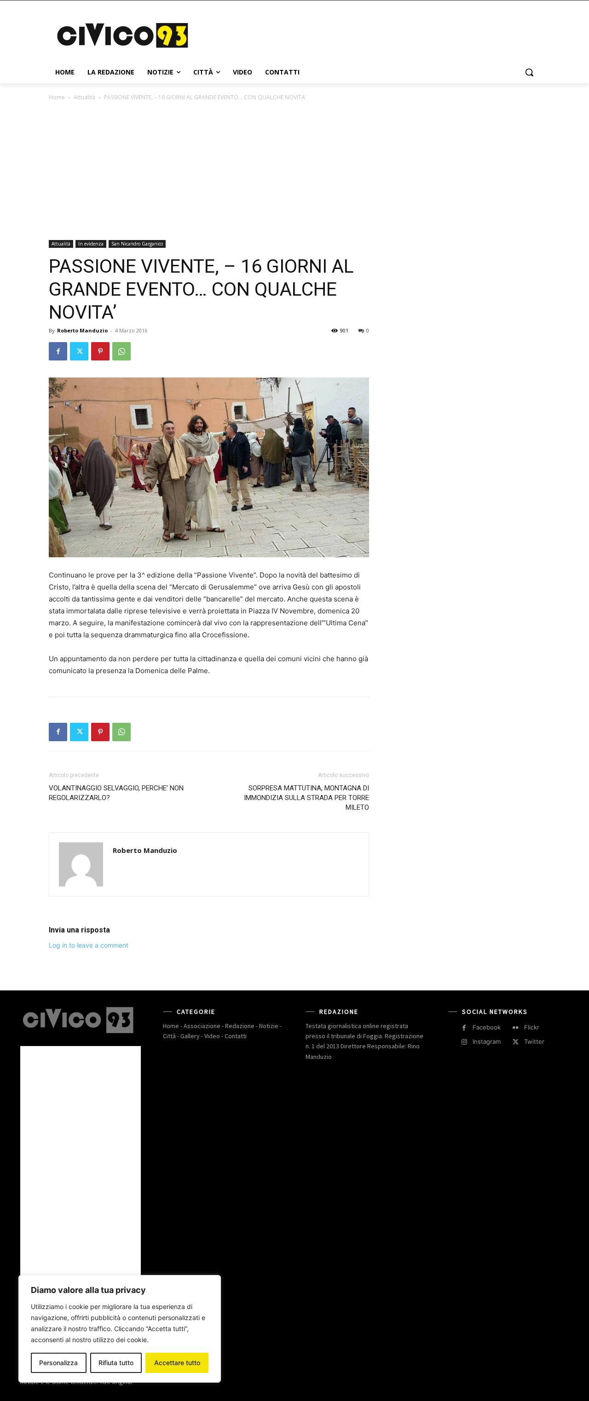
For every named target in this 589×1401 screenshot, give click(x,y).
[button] (529, 72)
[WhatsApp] (121, 351)
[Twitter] (79, 351)
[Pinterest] (100, 351)
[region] (119, 1329)
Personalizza (58, 1363)
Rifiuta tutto (115, 1363)
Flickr (531, 1027)
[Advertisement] (363, 34)
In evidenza (91, 243)
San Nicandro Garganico (137, 243)
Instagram (487, 1041)
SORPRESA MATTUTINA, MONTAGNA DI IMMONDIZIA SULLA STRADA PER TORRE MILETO (306, 798)
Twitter (534, 1041)
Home (57, 97)
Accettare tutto (177, 1363)
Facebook (487, 1027)
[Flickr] (515, 1028)
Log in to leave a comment (88, 945)
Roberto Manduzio (82, 330)
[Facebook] (58, 351)
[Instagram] (464, 1042)
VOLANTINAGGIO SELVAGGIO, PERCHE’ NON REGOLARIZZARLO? (116, 793)
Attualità (84, 97)
